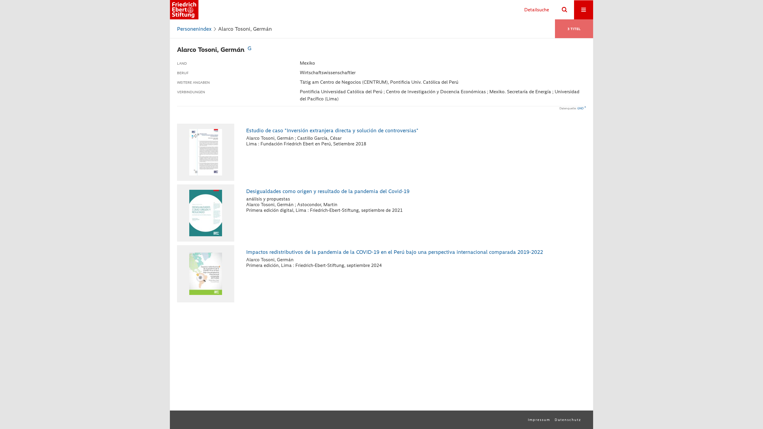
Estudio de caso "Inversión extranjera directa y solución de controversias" (332, 130)
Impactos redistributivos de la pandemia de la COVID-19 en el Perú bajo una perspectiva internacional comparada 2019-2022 (394, 252)
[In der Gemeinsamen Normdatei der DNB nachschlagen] (249, 50)
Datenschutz (568, 420)
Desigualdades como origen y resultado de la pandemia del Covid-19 (328, 191)
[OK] (564, 9)
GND (580, 108)
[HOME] (184, 9)
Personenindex (194, 29)
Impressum (539, 420)
